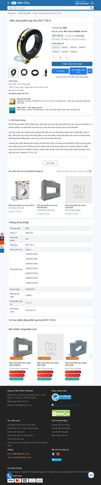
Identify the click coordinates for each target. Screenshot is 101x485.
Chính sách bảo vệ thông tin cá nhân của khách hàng (27, 444)
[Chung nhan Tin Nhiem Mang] (65, 405)
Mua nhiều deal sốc (78, 71)
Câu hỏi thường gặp (60, 432)
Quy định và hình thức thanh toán (21, 425)
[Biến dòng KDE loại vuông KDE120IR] (78, 190)
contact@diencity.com (22, 405)
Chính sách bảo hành (16, 432)
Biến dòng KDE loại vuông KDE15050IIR (47, 206)
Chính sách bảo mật (15, 439)
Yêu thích (60, 71)
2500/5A (64, 52)
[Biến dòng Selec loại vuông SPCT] (22, 190)
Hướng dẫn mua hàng (61, 425)
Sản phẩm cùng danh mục (23, 329)
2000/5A (55, 52)
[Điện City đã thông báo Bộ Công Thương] (61, 397)
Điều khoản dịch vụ (60, 435)
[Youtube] (58, 453)
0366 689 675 (18, 454)
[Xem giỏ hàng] (92, 2)
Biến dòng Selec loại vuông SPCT (22, 205)
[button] (90, 356)
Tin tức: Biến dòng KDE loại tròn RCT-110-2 (32, 320)
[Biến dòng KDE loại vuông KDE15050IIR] (50, 190)
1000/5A (55, 47)
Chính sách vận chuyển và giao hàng (22, 428)
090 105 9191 (82, 3)
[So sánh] (89, 71)
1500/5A (73, 47)
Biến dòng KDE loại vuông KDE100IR (75, 364)
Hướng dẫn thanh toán (61, 428)
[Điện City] (20, 3)
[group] (29, 46)
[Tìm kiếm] (91, 7)
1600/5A (82, 47)
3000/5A (73, 52)
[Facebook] (53, 453)
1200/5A (64, 47)
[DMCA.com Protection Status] (61, 413)
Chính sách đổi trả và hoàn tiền (20, 435)
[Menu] (8, 3)
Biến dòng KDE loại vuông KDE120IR (75, 206)
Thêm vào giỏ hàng (72, 64)
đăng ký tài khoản (49, 101)
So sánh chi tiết (15, 211)
